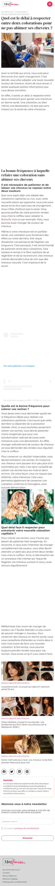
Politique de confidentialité (15, 882)
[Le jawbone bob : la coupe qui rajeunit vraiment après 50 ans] (27, 671)
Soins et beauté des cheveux (15, 683)
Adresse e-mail (9, 821)
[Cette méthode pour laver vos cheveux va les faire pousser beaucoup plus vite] (27, 744)
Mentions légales (10, 879)
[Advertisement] (27, 140)
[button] (49, 4)
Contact (6, 873)
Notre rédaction (10, 876)
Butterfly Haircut (11, 219)
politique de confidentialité (27, 828)
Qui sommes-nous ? (12, 870)
